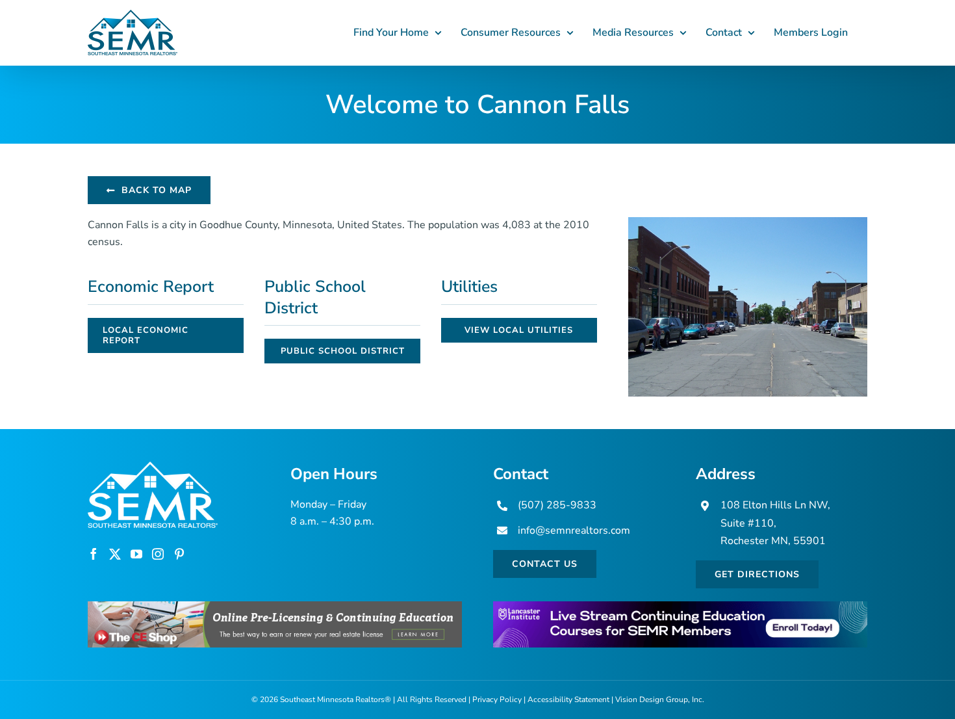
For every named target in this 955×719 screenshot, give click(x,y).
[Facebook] (93, 554)
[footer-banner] (275, 606)
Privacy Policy (497, 699)
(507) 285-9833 (557, 505)
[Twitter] (115, 554)
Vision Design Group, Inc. (659, 699)
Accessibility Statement (568, 699)
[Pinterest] (179, 554)
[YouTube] (136, 554)
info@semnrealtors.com (574, 530)
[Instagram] (158, 554)
